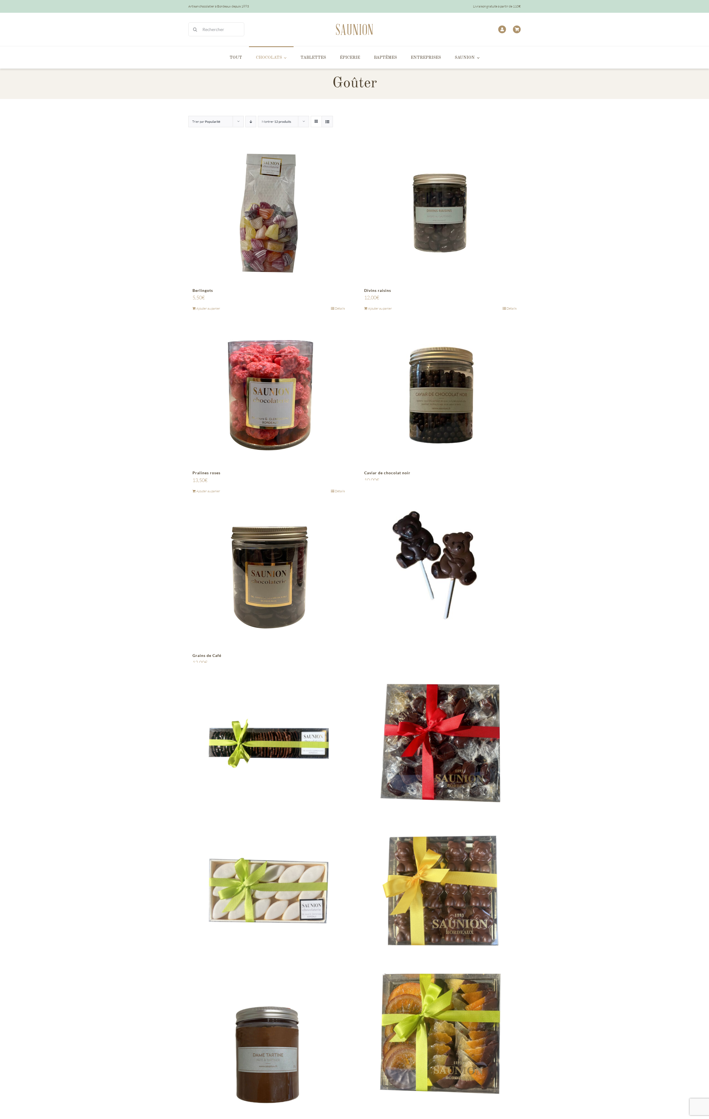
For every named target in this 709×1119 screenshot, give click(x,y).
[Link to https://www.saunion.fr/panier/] (517, 29)
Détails (340, 308)
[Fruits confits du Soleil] (440, 1038)
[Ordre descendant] (250, 121)
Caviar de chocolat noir (387, 472)
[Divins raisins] (440, 213)
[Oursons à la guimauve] (440, 890)
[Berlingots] (268, 213)
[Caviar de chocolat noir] (440, 395)
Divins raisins (377, 290)
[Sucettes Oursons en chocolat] (440, 560)
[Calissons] (268, 890)
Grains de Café (206, 655)
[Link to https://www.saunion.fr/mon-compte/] (502, 29)
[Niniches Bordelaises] (440, 743)
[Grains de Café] (268, 578)
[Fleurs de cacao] (268, 743)
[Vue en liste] (327, 121)
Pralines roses (206, 472)
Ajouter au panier (208, 308)
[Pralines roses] (268, 395)
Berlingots (202, 290)
